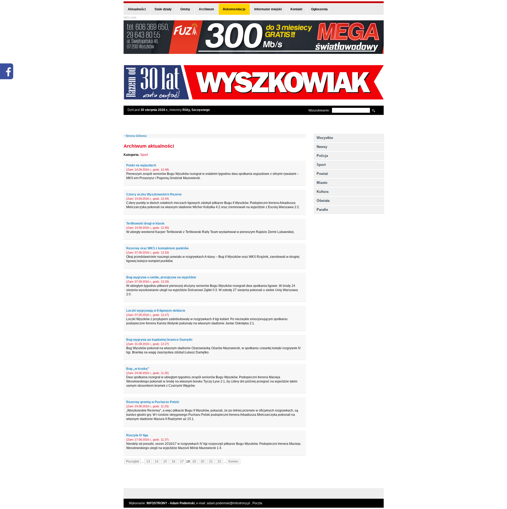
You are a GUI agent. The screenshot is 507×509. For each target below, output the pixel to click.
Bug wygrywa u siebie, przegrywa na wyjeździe (161, 277)
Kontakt (296, 9)
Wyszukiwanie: (319, 110)
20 (202, 461)
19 (194, 461)
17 (182, 461)
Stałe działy (163, 9)
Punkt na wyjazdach (141, 165)
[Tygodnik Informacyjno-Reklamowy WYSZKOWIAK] (254, 97)
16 (173, 461)
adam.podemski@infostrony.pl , (229, 503)
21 (211, 461)
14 (156, 461)
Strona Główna (136, 135)
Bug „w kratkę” (137, 369)
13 (148, 461)
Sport (321, 165)
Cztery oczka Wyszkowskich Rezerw (153, 194)
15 (165, 461)
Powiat (322, 174)
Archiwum (206, 9)
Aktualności (137, 9)
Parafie (322, 210)
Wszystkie (325, 138)
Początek (132, 461)
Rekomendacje (234, 9)
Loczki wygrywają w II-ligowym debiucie (155, 310)
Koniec (233, 461)
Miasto (322, 183)
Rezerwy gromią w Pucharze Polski (152, 402)
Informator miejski (268, 9)
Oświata (323, 201)
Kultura (322, 192)
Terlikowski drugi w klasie (145, 223)
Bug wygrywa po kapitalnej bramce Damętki (159, 340)
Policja (322, 156)
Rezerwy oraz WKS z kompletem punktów (157, 248)
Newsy (322, 147)
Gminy (185, 9)
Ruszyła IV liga (137, 435)
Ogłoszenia (319, 9)
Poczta (257, 503)
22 (219, 461)
